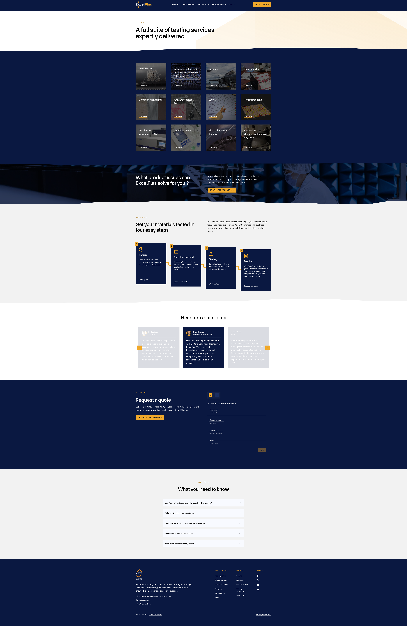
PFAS (217, 598)
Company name (216, 420)
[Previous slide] (139, 348)
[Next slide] (267, 348)
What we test (214, 284)
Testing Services (221, 576)
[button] (176, 4)
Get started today (251, 286)
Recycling (218, 589)
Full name (214, 410)
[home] (145, 4)
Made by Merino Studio (263, 615)
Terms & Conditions (155, 615)
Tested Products (221, 585)
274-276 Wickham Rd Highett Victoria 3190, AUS (155, 596)
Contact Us (240, 596)
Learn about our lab (181, 282)
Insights (239, 576)
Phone (212, 440)
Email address (216, 430)
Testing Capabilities (240, 590)
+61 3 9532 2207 (144, 600)
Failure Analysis (188, 5)
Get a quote (143, 280)
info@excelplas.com (145, 604)
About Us (239, 580)
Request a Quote (242, 585)
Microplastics (220, 593)
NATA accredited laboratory (166, 584)
